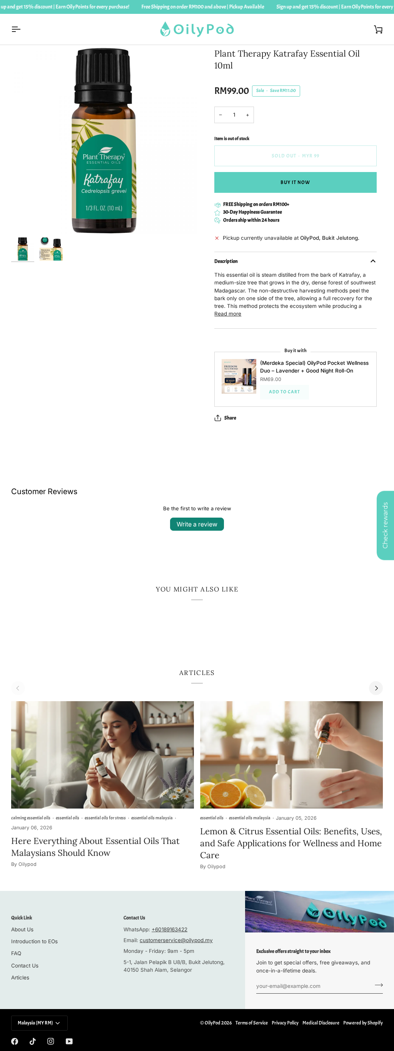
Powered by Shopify (363, 1023)
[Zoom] (104, 141)
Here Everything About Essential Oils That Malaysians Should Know (95, 846)
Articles (20, 977)
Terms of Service (251, 1023)
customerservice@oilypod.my (176, 940)
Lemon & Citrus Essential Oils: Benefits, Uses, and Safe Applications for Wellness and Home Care (291, 843)
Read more (227, 314)
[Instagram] (50, 1041)
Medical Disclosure (320, 1023)
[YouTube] (69, 1041)
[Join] (376, 985)
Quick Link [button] (21, 918)
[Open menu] (22, 29)
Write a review (197, 524)
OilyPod (212, 1023)
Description (226, 261)
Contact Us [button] (134, 918)
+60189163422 (169, 929)
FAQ (16, 953)
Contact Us (24, 965)
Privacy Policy (285, 1023)
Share (230, 418)
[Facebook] (14, 1041)
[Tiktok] (33, 1041)
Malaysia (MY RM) (35, 1023)
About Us (22, 929)
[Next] (376, 688)
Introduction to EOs (34, 941)
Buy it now (295, 182)
